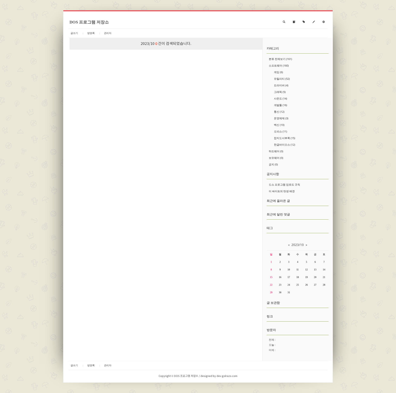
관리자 (107, 33)
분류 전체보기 (280, 59)
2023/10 (297, 245)
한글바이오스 (284, 144)
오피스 (280, 131)
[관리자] (324, 22)
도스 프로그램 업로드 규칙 (284, 184)
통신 (279, 111)
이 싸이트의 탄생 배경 (282, 191)
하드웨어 (276, 151)
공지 (273, 164)
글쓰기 (74, 33)
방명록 (91, 33)
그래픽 (280, 92)
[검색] (284, 22)
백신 (279, 125)
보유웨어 (276, 158)
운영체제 (281, 118)
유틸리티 (282, 79)
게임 (278, 72)
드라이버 (281, 85)
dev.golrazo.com (227, 376)
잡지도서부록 (284, 138)
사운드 (280, 98)
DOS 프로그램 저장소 (89, 22)
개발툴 (280, 105)
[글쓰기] (314, 22)
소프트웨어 (279, 65)
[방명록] (294, 22)
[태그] (304, 22)
